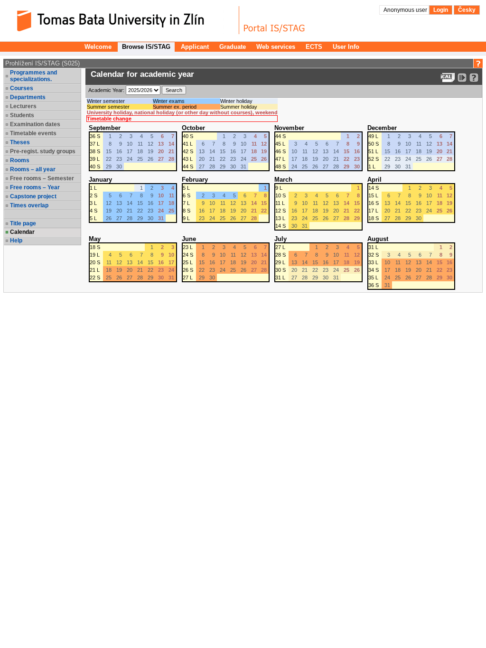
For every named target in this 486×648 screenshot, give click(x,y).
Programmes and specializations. (33, 76)
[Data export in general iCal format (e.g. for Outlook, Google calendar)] (447, 78)
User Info (346, 46)
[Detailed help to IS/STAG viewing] (474, 78)
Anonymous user (406, 10)
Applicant (195, 46)
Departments (28, 97)
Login (440, 10)
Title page (23, 223)
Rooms (19, 160)
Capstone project (33, 196)
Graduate (232, 46)
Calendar (22, 232)
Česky (467, 10)
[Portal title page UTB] (274, 20)
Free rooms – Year (35, 187)
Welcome (98, 46)
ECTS (314, 46)
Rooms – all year (33, 169)
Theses (20, 142)
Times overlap (29, 205)
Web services (275, 46)
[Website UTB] (122, 20)
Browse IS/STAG (146, 46)
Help (16, 240)
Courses (21, 88)
